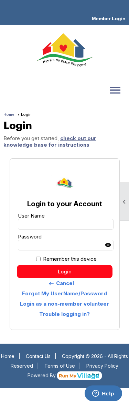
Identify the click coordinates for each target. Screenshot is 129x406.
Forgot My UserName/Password (64, 293)
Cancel (61, 283)
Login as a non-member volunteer (64, 303)
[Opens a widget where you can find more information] (103, 394)
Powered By (42, 375)
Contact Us (38, 356)
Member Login (109, 18)
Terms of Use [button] (59, 366)
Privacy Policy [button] (102, 366)
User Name (31, 215)
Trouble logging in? (64, 314)
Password (30, 236)
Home (8, 114)
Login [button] (65, 271)
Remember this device (70, 259)
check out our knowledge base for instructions (49, 141)
